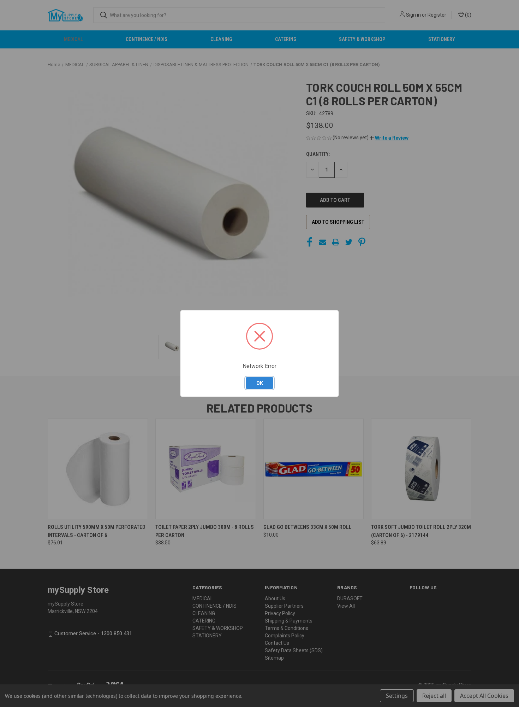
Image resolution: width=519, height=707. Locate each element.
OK (259, 383)
